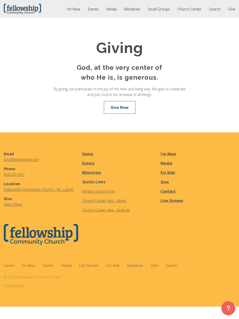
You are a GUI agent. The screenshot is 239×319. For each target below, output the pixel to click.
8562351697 (14, 174)
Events (88, 163)
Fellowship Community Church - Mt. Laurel (39, 189)
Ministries (91, 172)
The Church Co (14, 285)
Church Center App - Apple (104, 200)
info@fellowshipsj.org (21, 159)
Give (165, 181)
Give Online (13, 204)
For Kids (168, 172)
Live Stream (172, 200)
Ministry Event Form (98, 191)
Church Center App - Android (106, 210)
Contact (168, 191)
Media (166, 163)
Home (87, 153)
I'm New (168, 153)
